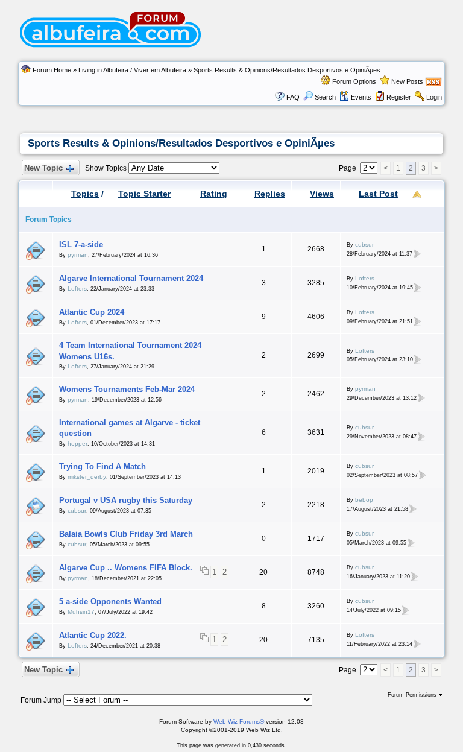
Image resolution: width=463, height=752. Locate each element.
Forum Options (354, 81)
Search (325, 97)
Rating (213, 193)
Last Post (378, 193)
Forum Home (52, 70)
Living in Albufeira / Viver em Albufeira (132, 70)
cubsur (364, 244)
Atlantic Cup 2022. (93, 635)
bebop (364, 499)
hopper (77, 443)
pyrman (78, 254)
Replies (269, 193)
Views (322, 193)
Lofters (77, 288)
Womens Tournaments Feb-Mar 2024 (127, 389)
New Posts (407, 81)
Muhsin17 (81, 611)
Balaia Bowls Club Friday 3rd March (126, 534)
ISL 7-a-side (81, 244)
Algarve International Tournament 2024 (131, 278)
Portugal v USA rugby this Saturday (125, 500)
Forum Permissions (413, 695)
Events (361, 97)
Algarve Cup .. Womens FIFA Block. (125, 567)
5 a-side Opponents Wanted (110, 601)
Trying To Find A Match (102, 466)
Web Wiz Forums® (238, 721)
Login (434, 97)
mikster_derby (87, 476)
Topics (85, 193)
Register (398, 97)
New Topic (43, 167)
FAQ (293, 97)
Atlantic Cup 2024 (91, 312)
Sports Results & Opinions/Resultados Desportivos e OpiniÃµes (287, 70)
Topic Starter (144, 193)
